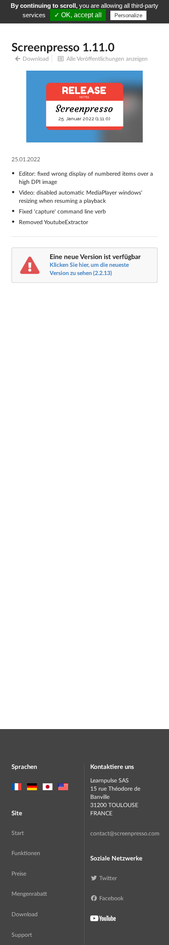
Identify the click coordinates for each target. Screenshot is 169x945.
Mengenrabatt (29, 893)
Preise (18, 873)
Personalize (128, 15)
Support (21, 934)
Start (17, 832)
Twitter (108, 877)
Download (36, 58)
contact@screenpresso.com (124, 833)
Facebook (111, 898)
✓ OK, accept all (78, 14)
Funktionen (25, 852)
